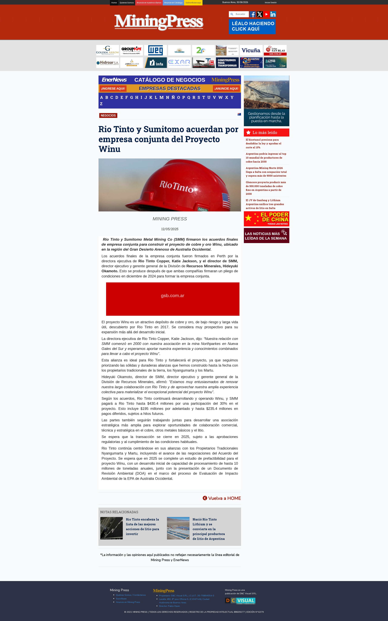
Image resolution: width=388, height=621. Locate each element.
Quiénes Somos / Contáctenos (131, 594)
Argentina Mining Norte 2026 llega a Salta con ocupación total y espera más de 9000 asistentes (266, 171)
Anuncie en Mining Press (128, 602)
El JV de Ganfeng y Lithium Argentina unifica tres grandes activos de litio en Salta (265, 204)
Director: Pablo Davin (169, 606)
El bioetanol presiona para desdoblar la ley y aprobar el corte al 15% (263, 143)
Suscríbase (121, 598)
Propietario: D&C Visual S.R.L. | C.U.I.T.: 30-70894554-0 (186, 595)
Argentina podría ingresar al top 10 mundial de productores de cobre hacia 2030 (266, 157)
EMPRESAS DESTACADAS (170, 88)
